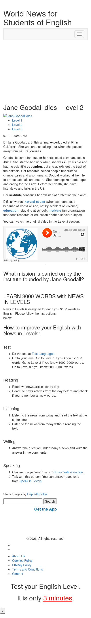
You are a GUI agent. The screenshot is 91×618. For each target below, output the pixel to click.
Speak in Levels (30, 481)
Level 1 (17, 120)
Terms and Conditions (27, 569)
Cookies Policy (22, 560)
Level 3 (17, 129)
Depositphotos (36, 494)
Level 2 (17, 124)
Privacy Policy (21, 565)
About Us (18, 556)
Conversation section (68, 472)
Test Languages (43, 353)
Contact (17, 573)
